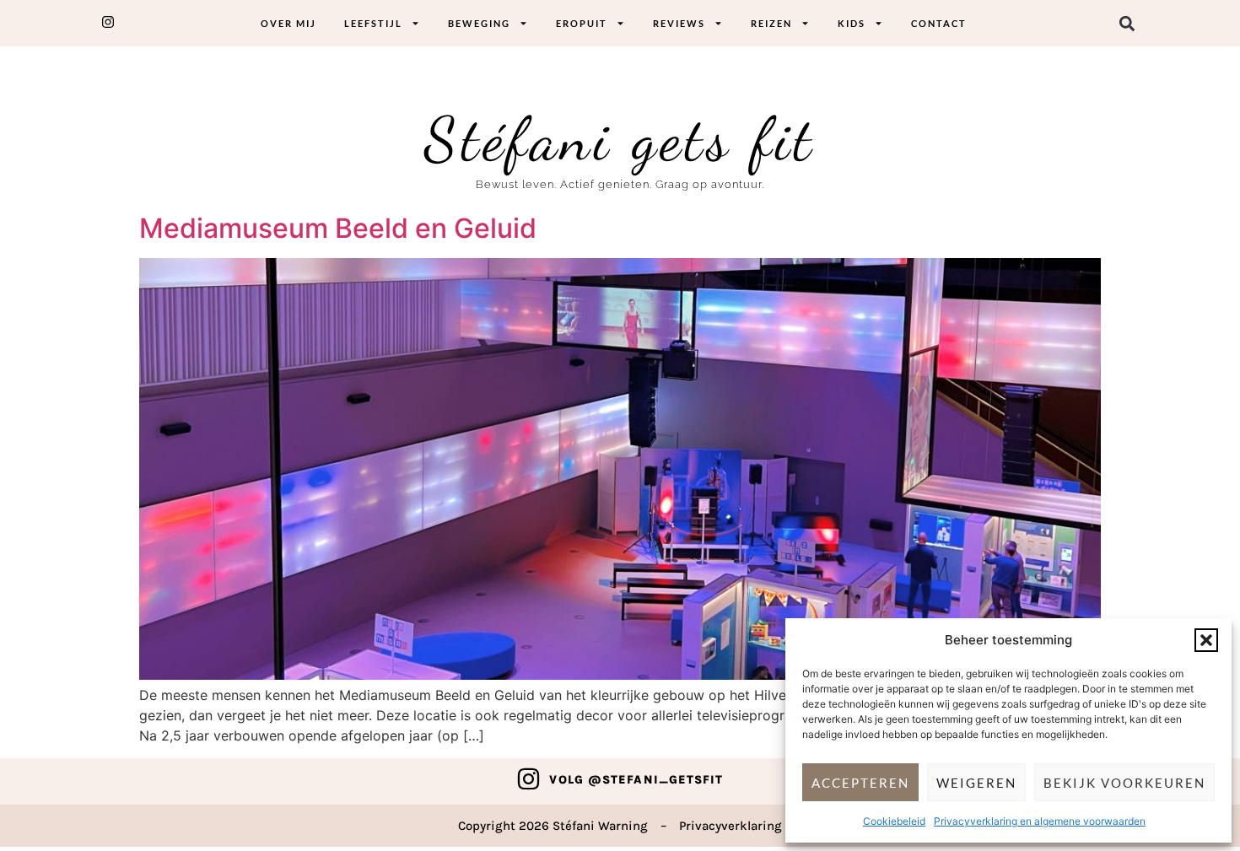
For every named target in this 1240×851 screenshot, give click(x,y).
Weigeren (976, 782)
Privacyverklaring (730, 825)
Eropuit (581, 23)
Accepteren (860, 782)
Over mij (288, 23)
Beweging (479, 23)
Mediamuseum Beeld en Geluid (337, 228)
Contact (939, 23)
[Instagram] (528, 779)
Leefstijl (373, 23)
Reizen (771, 23)
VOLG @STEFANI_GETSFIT (636, 780)
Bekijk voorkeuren (1124, 782)
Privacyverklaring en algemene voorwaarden (1040, 821)
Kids (851, 23)
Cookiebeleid (894, 821)
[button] (1206, 640)
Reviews (679, 23)
